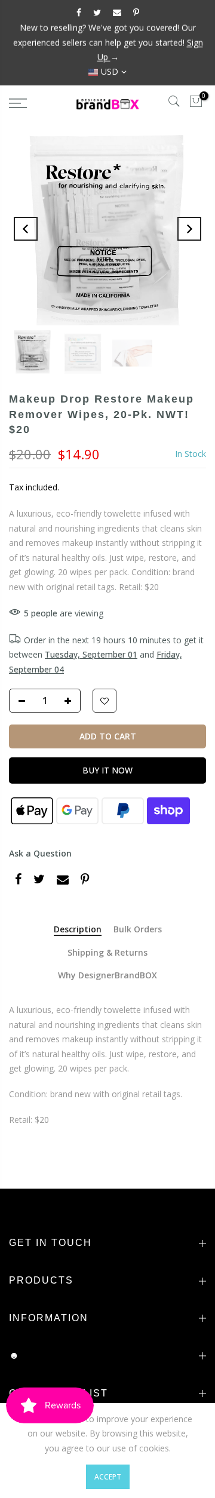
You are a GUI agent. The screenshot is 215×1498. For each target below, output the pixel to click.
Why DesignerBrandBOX (107, 976)
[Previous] (26, 229)
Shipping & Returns (107, 953)
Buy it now (107, 770)
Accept (107, 1477)
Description (78, 930)
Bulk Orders (137, 930)
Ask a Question (40, 853)
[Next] (189, 229)
